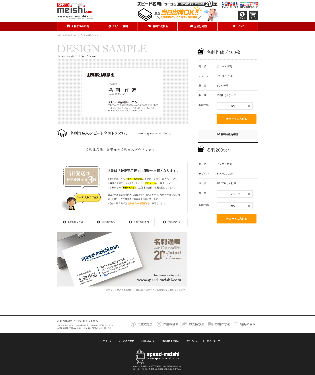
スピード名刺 (120, 26)
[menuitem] (77, 26)
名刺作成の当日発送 (137, 203)
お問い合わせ (147, 341)
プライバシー (193, 341)
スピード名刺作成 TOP (66, 35)
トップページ (104, 341)
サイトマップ (213, 341)
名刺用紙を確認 (229, 134)
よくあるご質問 (126, 341)
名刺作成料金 (160, 26)
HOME (240, 26)
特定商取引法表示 (170, 341)
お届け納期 (200, 26)
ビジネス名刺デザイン (89, 35)
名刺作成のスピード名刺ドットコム (77, 320)
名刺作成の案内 (80, 26)
